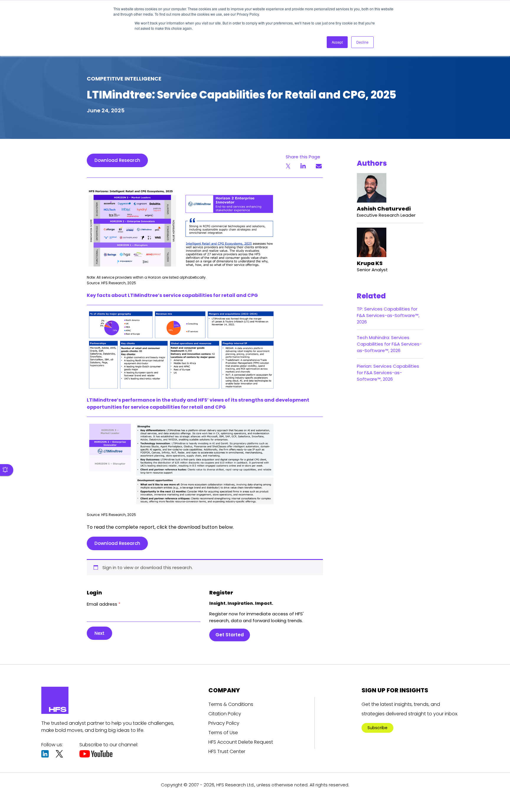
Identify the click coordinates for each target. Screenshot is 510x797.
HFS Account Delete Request (240, 742)
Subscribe (377, 728)
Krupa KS (369, 263)
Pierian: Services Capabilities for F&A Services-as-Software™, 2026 (388, 372)
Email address (103, 604)
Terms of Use (223, 732)
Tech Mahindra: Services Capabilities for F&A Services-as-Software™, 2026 (389, 344)
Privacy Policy (223, 723)
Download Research (117, 160)
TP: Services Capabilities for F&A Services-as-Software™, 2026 (388, 315)
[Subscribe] (6, 470)
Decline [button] (362, 42)
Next (99, 633)
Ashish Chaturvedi (384, 208)
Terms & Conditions (230, 704)
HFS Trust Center (226, 751)
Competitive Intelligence (124, 78)
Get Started (229, 635)
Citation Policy (224, 713)
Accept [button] (337, 42)
